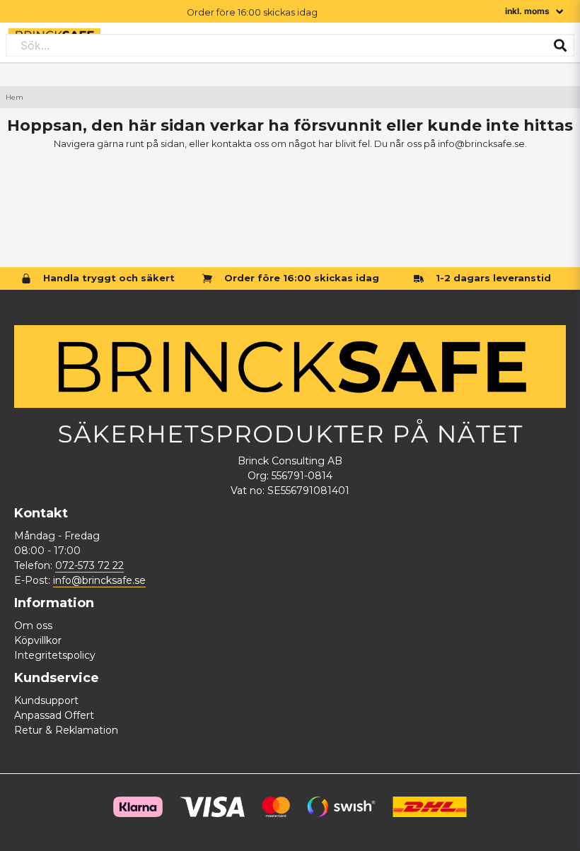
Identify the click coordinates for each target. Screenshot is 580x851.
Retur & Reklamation (66, 730)
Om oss (33, 625)
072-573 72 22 (89, 565)
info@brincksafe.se (99, 580)
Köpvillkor (38, 640)
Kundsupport (46, 700)
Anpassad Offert (54, 715)
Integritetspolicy (54, 655)
